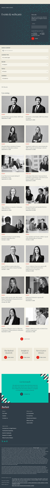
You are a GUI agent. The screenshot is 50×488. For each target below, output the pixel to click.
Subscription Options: (37, 31)
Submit (36, 38)
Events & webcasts (6, 433)
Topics (3, 68)
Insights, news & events (7, 7)
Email (33, 23)
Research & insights (7, 435)
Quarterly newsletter (35, 34)
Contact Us (27, 394)
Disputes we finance (31, 418)
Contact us (5, 418)
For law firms (30, 415)
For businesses (30, 413)
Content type (5, 54)
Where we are (30, 420)
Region (3, 61)
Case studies (30, 422)
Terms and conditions (5, 480)
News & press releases (7, 437)
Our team (4, 413)
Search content (6, 47)
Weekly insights (42, 34)
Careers (4, 415)
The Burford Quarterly (7, 430)
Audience (4, 75)
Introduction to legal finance (9, 428)
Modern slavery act (5, 484)
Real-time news (36, 35)
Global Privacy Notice (5, 482)
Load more (27, 339)
